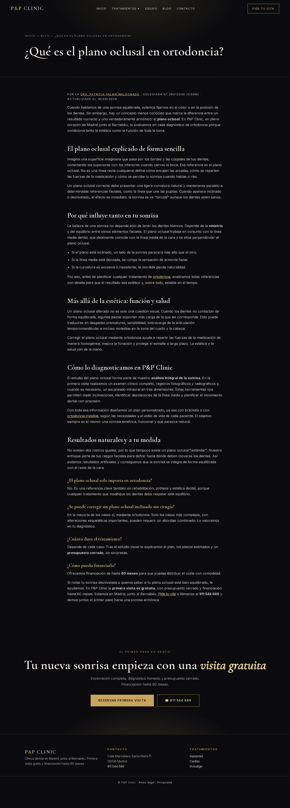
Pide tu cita (263, 8)
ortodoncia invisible (82, 416)
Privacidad (164, 782)
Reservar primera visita (122, 700)
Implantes (196, 756)
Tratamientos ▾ (126, 8)
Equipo (151, 8)
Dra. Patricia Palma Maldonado (110, 94)
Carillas (195, 761)
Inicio (101, 8)
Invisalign (196, 766)
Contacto (186, 8)
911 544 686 (115, 766)
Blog (167, 8)
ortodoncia (161, 277)
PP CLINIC (27, 8)
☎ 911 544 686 (178, 700)
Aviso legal (146, 782)
